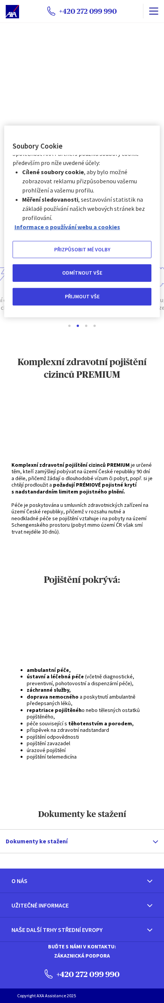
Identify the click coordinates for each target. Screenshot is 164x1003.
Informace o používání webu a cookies (67, 227)
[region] (82, 221)
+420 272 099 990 (87, 974)
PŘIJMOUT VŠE (82, 296)
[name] (153, 11)
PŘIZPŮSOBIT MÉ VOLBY (82, 249)
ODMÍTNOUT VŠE (82, 272)
